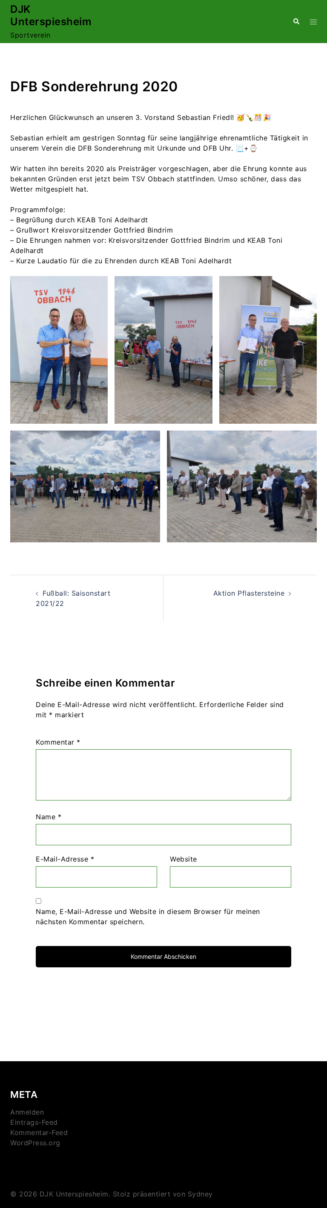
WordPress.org (35, 1142)
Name (48, 816)
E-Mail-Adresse (65, 859)
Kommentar (58, 742)
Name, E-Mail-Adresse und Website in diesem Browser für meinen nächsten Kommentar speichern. (148, 916)
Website (183, 859)
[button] (296, 21)
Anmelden (27, 1112)
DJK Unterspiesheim (51, 15)
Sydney (200, 1194)
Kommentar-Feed (39, 1132)
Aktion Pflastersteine (249, 593)
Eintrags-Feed (34, 1122)
